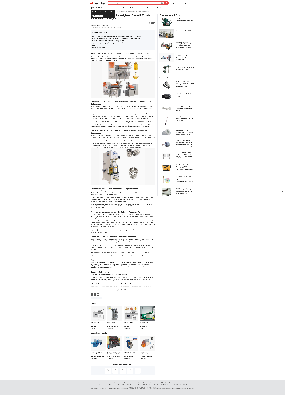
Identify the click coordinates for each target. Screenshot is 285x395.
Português (117, 384)
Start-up (132, 8)
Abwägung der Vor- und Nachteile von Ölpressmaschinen (107, 44)
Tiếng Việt (176, 384)
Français (122, 384)
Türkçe (171, 384)
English (107, 384)
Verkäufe (172, 8)
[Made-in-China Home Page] (97, 3)
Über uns (115, 382)
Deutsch (139, 384)
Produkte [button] (110, 3)
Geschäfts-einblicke (100, 8)
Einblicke (169, 382)
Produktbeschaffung (158, 8)
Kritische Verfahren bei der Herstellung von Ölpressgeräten (108, 40)
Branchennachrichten (119, 8)
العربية (150, 384)
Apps (186, 3)
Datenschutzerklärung (137, 382)
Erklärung (121, 382)
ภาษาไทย (166, 384)
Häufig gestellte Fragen (98, 47)
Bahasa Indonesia (183, 384)
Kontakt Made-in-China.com (148, 382)
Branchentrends (144, 8)
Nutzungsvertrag (127, 382)
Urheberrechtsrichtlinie (96, 298)
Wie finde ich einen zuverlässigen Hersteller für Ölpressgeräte (109, 42)
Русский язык (128, 384)
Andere (182, 8)
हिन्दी (162, 384)
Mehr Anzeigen (97, 15)
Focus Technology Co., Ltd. (141, 387)
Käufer (179, 3)
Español (112, 384)
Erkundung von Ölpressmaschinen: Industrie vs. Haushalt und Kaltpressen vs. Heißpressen (116, 36)
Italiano (134, 384)
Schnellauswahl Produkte (161, 382)
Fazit (93, 45)
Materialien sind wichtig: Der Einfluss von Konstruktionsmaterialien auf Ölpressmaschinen (116, 38)
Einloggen (172, 3)
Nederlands (144, 384)
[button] (162, 3)
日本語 (158, 384)
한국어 (154, 384)
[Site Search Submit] (166, 3)
